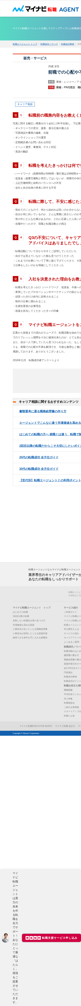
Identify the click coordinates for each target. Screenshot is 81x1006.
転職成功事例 (67, 44)
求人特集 (68, 698)
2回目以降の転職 (21, 616)
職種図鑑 (68, 690)
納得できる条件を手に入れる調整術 (30, 637)
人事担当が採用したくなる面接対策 (30, 633)
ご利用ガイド (70, 612)
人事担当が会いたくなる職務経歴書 (30, 629)
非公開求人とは (71, 629)
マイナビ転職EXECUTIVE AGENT (35, 726)
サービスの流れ (71, 633)
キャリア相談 (25, 104)
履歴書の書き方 (71, 655)
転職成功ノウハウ (49, 44)
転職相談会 (69, 703)
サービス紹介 (71, 607)
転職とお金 (69, 715)
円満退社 (68, 672)
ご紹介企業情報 (71, 707)
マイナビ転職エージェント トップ (32, 607)
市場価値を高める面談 (23, 625)
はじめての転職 (20, 612)
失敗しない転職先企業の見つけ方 (29, 620)
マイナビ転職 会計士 (65, 726)
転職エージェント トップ (25, 44)
